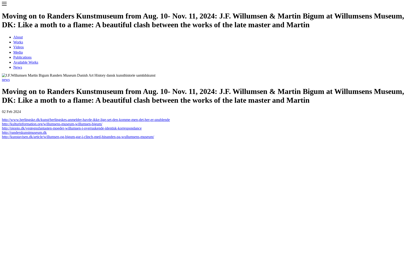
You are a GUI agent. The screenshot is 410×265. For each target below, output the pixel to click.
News (17, 67)
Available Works (25, 62)
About (18, 37)
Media (18, 52)
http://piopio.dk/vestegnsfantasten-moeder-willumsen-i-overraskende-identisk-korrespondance (72, 128)
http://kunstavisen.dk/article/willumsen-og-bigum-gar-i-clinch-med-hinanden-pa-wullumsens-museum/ (78, 137)
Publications (22, 57)
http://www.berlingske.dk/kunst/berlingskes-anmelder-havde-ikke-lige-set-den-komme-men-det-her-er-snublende (86, 120)
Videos (18, 47)
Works (18, 42)
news (6, 80)
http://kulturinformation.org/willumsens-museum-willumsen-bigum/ (52, 124)
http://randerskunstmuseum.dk (24, 132)
